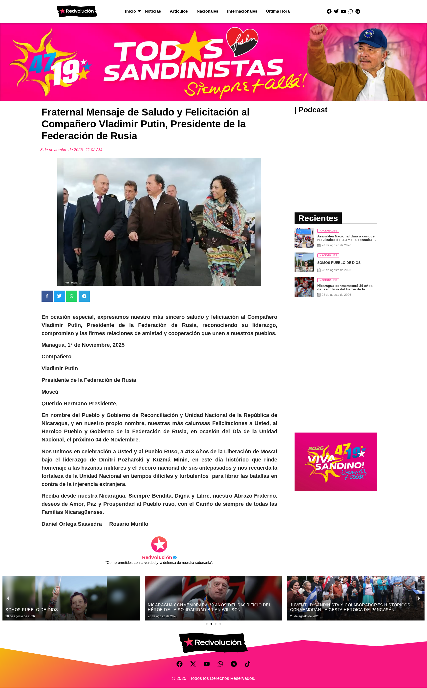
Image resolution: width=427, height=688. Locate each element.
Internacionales (242, 11)
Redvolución (159, 557)
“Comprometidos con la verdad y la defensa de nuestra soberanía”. (159, 562)
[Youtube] (343, 11)
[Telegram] (358, 11)
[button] (207, 624)
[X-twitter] (193, 664)
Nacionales (207, 11)
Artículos (179, 11)
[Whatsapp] (351, 11)
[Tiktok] (247, 664)
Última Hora (278, 11)
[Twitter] (336, 11)
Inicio (130, 11)
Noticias (153, 11)
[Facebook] (329, 11)
